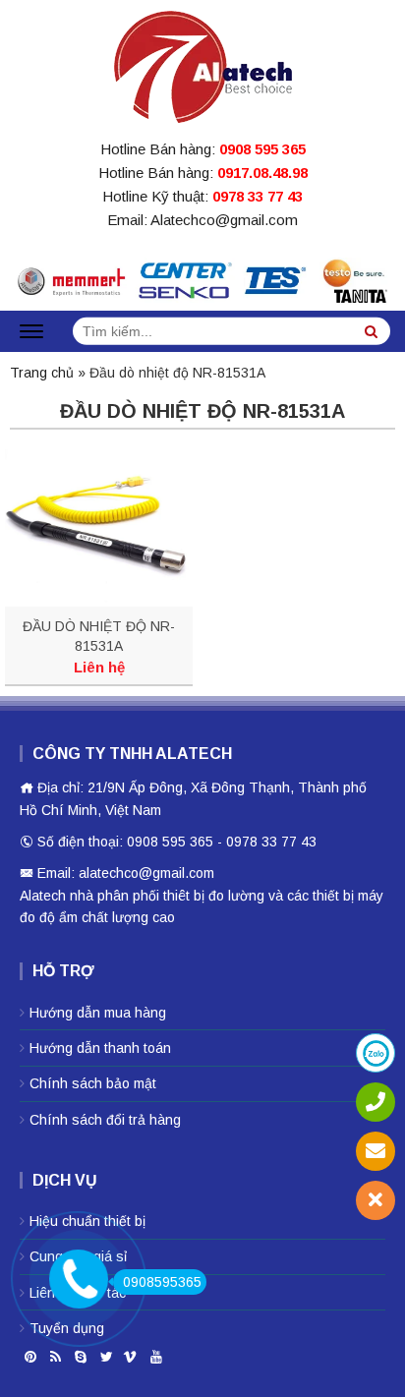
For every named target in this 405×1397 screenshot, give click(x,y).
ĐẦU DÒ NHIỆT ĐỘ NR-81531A (99, 636)
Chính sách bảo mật (92, 1083)
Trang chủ (42, 372)
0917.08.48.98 (262, 172)
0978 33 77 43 (257, 196)
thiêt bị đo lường (213, 895)
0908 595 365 (262, 149)
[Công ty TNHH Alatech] (203, 62)
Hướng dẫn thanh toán (100, 1048)
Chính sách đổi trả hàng (105, 1120)
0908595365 (162, 1282)
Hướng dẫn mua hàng (97, 1012)
